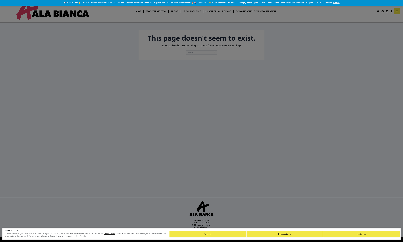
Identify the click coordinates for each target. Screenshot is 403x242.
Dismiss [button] (336, 3)
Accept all (207, 234)
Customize (361, 234)
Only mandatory (284, 234)
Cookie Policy (109, 234)
